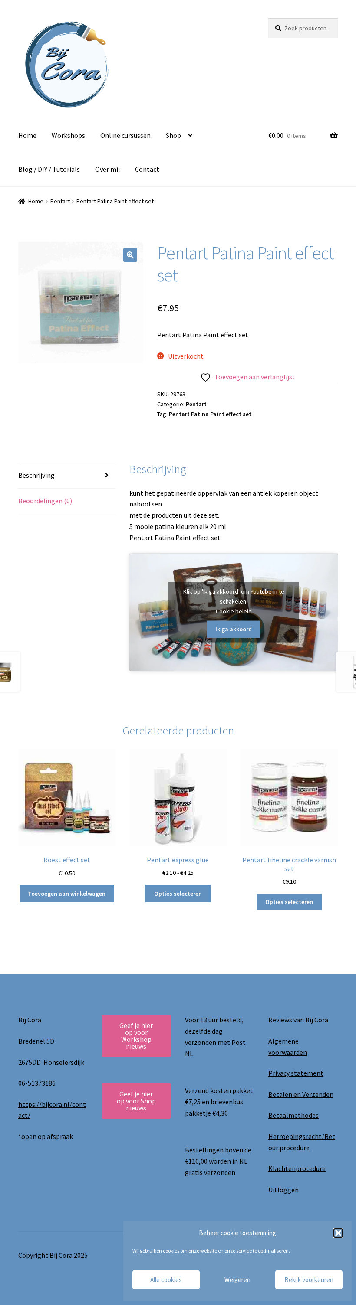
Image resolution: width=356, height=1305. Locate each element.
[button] (338, 1233)
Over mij (107, 169)
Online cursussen (125, 135)
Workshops (68, 135)
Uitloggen (283, 1189)
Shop (173, 135)
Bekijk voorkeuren (308, 1280)
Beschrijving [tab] (36, 475)
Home (27, 135)
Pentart (60, 201)
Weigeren (237, 1280)
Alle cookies (166, 1280)
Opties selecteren (178, 893)
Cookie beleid (234, 611)
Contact (147, 169)
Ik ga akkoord (233, 629)
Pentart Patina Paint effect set (210, 414)
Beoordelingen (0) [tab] (45, 500)
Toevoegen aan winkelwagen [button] (66, 893)
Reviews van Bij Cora (298, 1019)
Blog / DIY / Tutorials (49, 169)
